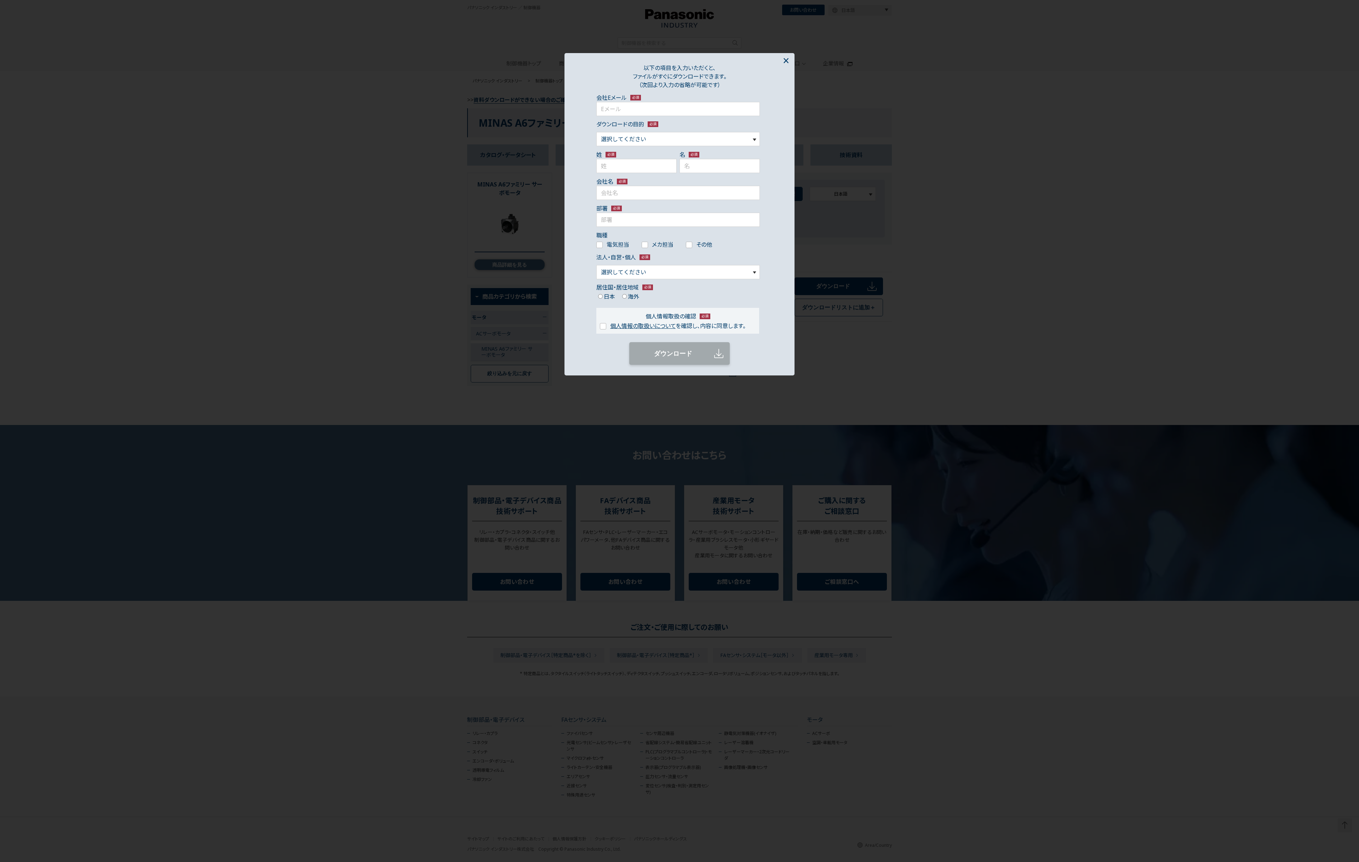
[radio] (605, 296)
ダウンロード (673, 353)
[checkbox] (678, 244)
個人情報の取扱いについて (643, 326)
